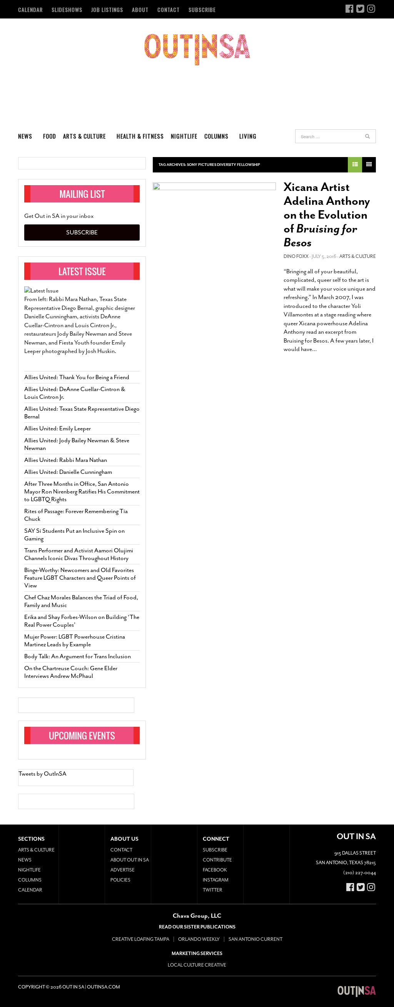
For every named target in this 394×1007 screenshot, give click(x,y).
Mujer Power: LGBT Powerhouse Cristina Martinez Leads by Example (74, 640)
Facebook (215, 870)
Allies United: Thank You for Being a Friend (76, 377)
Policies (120, 880)
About (140, 9)
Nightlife (184, 136)
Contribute (217, 860)
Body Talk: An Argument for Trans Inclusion (77, 656)
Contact (168, 9)
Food (49, 136)
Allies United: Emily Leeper (57, 428)
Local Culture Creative (197, 965)
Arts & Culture (84, 136)
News (25, 136)
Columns (216, 136)
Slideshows (67, 9)
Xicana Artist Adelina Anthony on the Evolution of (327, 214)
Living (248, 136)
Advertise (122, 870)
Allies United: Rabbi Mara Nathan (65, 460)
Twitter (212, 890)
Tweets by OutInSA (42, 774)
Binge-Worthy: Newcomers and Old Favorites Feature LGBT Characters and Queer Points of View (80, 577)
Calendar (30, 9)
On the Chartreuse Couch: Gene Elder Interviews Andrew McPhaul (70, 672)
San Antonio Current (255, 939)
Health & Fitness (140, 136)
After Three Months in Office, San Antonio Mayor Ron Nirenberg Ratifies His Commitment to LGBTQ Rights (82, 491)
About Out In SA (129, 860)
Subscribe (202, 9)
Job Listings (107, 9)
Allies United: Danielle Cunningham (68, 472)
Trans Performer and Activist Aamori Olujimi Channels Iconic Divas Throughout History (78, 554)
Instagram (216, 880)
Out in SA (197, 49)
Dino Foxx (296, 256)
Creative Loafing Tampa (140, 939)
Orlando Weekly (199, 939)
